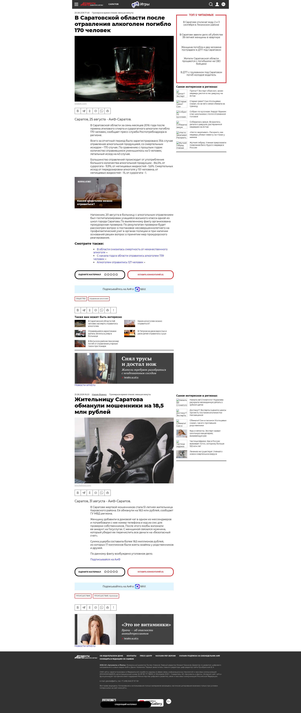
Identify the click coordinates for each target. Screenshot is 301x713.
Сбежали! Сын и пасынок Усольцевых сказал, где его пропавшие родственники (208, 423)
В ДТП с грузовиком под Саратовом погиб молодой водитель (201, 73)
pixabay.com (81, 103)
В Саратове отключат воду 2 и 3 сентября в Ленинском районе (201, 23)
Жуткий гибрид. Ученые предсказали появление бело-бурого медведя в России (208, 145)
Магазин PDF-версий (166, 656)
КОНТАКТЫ (131, 656)
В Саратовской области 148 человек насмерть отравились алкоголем (103, 323)
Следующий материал (126, 704)
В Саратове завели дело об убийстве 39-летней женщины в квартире (201, 36)
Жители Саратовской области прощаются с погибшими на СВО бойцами (201, 61)
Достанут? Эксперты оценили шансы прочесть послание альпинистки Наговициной (208, 412)
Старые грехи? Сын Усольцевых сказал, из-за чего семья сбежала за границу (207, 103)
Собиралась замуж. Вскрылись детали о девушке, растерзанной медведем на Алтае (206, 124)
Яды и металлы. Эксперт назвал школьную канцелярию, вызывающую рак (205, 433)
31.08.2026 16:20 (82, 394)
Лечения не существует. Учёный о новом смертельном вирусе (206, 452)
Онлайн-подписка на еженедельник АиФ (199, 656)
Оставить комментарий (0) (151, 275)
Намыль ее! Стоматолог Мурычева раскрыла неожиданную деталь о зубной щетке (206, 402)
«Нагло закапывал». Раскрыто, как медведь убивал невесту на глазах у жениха (207, 134)
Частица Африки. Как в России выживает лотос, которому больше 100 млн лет (207, 443)
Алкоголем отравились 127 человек (120, 262)
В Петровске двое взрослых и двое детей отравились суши (152, 332)
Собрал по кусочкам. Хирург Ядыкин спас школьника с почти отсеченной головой (208, 114)
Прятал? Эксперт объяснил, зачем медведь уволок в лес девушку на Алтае (206, 93)
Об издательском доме (111, 656)
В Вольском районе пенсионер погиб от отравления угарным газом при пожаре (103, 343)
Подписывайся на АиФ (105, 559)
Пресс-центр (146, 656)
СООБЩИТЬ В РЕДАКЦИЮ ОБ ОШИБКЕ (117, 659)
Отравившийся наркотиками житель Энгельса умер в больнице (102, 333)
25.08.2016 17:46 (82, 13)
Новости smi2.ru (85, 385)
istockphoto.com (83, 485)
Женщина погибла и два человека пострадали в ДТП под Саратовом (201, 48)
